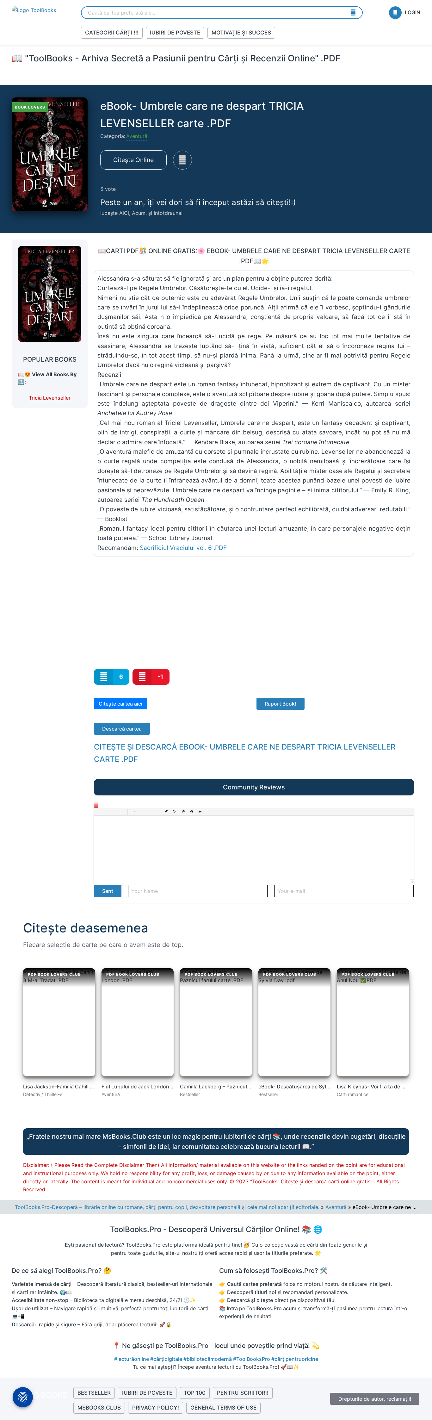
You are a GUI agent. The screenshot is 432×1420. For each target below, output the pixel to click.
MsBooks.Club (99, 1407)
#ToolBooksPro (252, 1359)
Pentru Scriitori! (242, 1393)
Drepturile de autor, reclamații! (374, 1399)
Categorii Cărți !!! (112, 32)
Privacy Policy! (155, 1407)
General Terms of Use (223, 1407)
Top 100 (195, 1393)
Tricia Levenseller (50, 398)
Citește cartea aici (120, 704)
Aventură (136, 136)
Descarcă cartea (122, 729)
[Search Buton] (353, 12)
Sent (107, 891)
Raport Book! (280, 704)
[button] (98, 811)
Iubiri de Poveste (175, 32)
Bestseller (94, 1393)
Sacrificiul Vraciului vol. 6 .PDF (183, 547)
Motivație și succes (241, 32)
